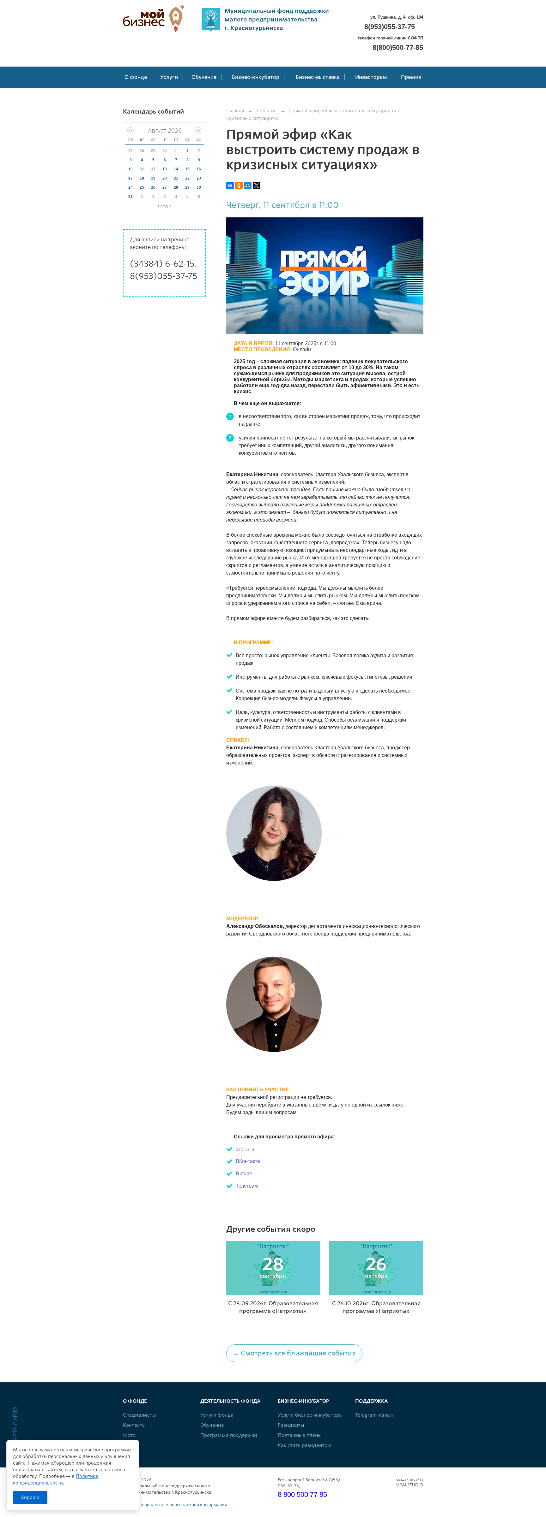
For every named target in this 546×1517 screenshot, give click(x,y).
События (266, 110)
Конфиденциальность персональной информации (175, 1504)
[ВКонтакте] (230, 185)
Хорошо (30, 1497)
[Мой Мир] (248, 185)
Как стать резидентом (304, 1445)
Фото (129, 1435)
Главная (235, 110)
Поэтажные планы (299, 1435)
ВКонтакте (248, 1161)
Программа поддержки (228, 1435)
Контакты (134, 1425)
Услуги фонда (217, 1415)
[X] (256, 185)
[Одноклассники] (239, 185)
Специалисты (139, 1415)
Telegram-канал (374, 1415)
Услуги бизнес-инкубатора (310, 1415)
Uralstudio (409, 1482)
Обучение (212, 1425)
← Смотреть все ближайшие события (294, 1353)
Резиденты (291, 1425)
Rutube (244, 1173)
